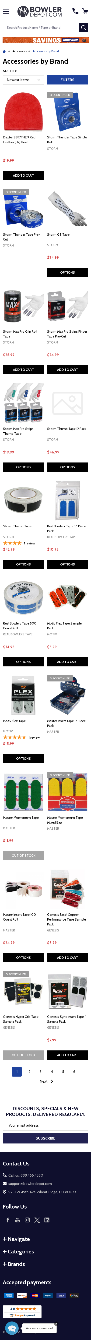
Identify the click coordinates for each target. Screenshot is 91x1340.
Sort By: (10, 71)
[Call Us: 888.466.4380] (75, 11)
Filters (67, 80)
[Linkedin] (47, 1220)
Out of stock (23, 855)
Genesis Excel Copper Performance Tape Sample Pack (66, 919)
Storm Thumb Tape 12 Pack (66, 429)
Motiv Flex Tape (14, 721)
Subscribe (45, 1138)
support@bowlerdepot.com (30, 1183)
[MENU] (6, 11)
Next (44, 1081)
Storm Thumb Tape (17, 526)
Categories (21, 1251)
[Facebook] (8, 1220)
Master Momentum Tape (21, 817)
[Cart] (85, 11)
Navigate (19, 1239)
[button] (46, 40)
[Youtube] (17, 1220)
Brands (16, 1264)
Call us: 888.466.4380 (25, 1175)
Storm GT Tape (58, 234)
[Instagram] (27, 1220)
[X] (37, 1220)
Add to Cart (23, 175)
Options (67, 272)
